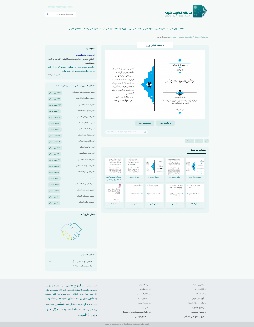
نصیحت (189, 140)
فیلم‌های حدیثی (75, 28)
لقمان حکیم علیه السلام (86, 189)
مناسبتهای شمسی (84, 261)
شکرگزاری (64, 298)
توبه (64, 290)
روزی (85, 298)
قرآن (72, 304)
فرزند (75, 304)
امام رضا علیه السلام (87, 147)
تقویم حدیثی (148, 28)
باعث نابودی (143, 303)
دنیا (54, 294)
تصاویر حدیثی (160, 28)
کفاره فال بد (199, 289)
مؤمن (59, 303)
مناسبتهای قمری (85, 266)
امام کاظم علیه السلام (86, 141)
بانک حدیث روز (135, 28)
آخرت (95, 286)
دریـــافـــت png (145, 123)
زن (81, 298)
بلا (81, 290)
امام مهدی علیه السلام (86, 171)
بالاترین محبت (198, 284)
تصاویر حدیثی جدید (91, 28)
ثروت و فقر (199, 294)
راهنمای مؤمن (143, 294)
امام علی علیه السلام (87, 104)
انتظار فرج (56, 285)
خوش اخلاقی (78, 294)
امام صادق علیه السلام (86, 135)
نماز (73, 309)
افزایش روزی (67, 286)
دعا (58, 294)
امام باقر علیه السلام (87, 128)
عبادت (95, 304)
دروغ (63, 294)
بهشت (77, 290)
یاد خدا (79, 316)
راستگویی (92, 298)
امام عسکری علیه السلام (85, 165)
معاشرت (79, 309)
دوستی (48, 294)
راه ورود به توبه (198, 307)
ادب (83, 286)
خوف (68, 294)
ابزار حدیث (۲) (107, 28)
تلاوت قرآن (70, 290)
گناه (86, 315)
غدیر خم (81, 304)
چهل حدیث (173, 28)
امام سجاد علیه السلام (86, 122)
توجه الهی (144, 289)
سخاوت (76, 298)
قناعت (67, 304)
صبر (58, 298)
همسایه (67, 309)
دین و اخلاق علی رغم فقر (194, 316)
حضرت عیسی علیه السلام (85, 183)
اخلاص (89, 286)
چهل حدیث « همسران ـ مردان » (181, 37)
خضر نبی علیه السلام (87, 202)
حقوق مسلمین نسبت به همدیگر (135, 312)
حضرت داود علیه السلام (86, 196)
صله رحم (50, 298)
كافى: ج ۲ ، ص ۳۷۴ (54, 74)
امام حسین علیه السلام (86, 116)
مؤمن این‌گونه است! (196, 303)
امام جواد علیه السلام (87, 153)
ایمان (85, 290)
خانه (182, 28)
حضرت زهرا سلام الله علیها (85, 98)
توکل (60, 290)
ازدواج (77, 285)
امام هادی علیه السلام (86, 159)
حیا (86, 294)
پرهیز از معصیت (197, 312)
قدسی (92, 177)
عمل (86, 304)
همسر (61, 309)
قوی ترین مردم (198, 298)
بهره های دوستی (142, 316)
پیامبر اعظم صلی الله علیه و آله (83, 92)
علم (90, 304)
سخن (70, 298)
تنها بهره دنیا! (143, 298)
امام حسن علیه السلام (86, 110)
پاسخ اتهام (144, 284)
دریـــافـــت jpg (165, 123)
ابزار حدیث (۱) (120, 28)
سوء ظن (199, 140)
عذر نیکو (145, 307)
